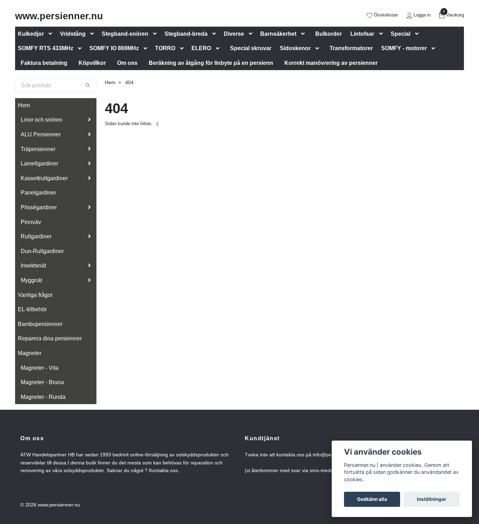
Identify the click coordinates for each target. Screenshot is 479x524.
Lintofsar (362, 34)
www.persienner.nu (59, 16)
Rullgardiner (36, 236)
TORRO (165, 48)
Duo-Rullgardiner (42, 251)
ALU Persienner (41, 134)
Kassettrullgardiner (44, 178)
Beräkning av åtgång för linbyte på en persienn (211, 63)
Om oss (127, 63)
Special (400, 34)
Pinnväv (31, 222)
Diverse (234, 34)
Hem (24, 105)
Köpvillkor (92, 63)
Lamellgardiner (39, 163)
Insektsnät (33, 265)
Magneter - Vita (40, 368)
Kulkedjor (31, 34)
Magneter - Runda (43, 397)
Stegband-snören (125, 34)
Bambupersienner (40, 324)
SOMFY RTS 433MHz (45, 48)
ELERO (201, 48)
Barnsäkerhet (278, 34)
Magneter (29, 353)
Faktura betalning (44, 63)
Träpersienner (38, 149)
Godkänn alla (372, 499)
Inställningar (431, 499)
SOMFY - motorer (404, 48)
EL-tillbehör (32, 309)
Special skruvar (250, 48)
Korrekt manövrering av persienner (331, 63)
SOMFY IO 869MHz (114, 48)
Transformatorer (351, 48)
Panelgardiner (38, 193)
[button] (52, 34)
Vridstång (73, 34)
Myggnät (31, 280)
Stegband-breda (186, 34)
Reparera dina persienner (50, 338)
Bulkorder (328, 34)
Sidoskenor (295, 48)
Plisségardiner (39, 207)
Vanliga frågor (35, 295)
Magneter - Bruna (42, 382)
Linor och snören (41, 120)
